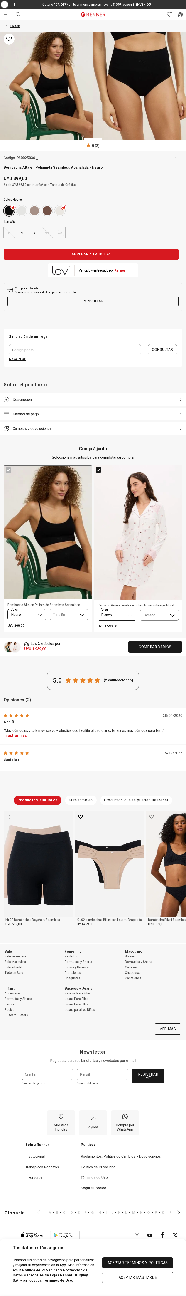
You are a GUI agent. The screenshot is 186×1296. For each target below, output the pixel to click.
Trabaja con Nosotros (42, 1167)
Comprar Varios (155, 647)
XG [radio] (60, 232)
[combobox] (26, 614)
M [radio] (22, 232)
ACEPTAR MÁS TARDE (138, 1277)
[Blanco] (21, 210)
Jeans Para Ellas (76, 999)
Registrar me (148, 1076)
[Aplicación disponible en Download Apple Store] (31, 1235)
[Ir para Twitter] (175, 1235)
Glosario (15, 1213)
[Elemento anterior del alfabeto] (41, 1212)
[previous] (6, 86)
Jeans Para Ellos (76, 1004)
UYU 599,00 (13, 924)
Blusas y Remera (77, 967)
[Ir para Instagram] (137, 1235)
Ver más (168, 1029)
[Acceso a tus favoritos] (169, 14)
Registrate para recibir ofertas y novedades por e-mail (93, 1061)
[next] (179, 86)
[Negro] (9, 210)
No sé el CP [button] (17, 359)
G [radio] (35, 232)
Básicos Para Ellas (78, 993)
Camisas (131, 967)
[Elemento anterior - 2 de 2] (4, 4)
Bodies (9, 1010)
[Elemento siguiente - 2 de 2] (181, 4)
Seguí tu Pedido (93, 1188)
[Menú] (5, 14)
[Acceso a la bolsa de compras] (180, 14)
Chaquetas (72, 978)
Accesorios (12, 993)
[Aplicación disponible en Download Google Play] (65, 1235)
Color (14, 609)
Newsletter (93, 1052)
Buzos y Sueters (16, 1015)
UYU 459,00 (85, 924)
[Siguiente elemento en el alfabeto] (176, 1212)
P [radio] (9, 232)
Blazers (130, 956)
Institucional (35, 1156)
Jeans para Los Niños (80, 1010)
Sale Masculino (15, 962)
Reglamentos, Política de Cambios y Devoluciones (121, 1156)
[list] (108, 1212)
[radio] (9, 210)
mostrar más (16, 735)
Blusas (9, 1004)
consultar (93, 301)
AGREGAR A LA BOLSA (91, 254)
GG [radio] (47, 232)
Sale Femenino (15, 956)
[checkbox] (8, 470)
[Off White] (59, 210)
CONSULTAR (162, 349)
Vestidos (71, 956)
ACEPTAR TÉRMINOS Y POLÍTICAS (138, 1263)
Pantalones (73, 972)
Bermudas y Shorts (78, 962)
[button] (6, 26)
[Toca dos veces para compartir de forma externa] (176, 157)
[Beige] (34, 210)
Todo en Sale (14, 972)
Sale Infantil (13, 967)
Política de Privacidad (98, 1167)
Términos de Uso (94, 1177)
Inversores (34, 1177)
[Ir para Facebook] (162, 1235)
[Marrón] (47, 210)
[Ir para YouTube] (149, 1235)
